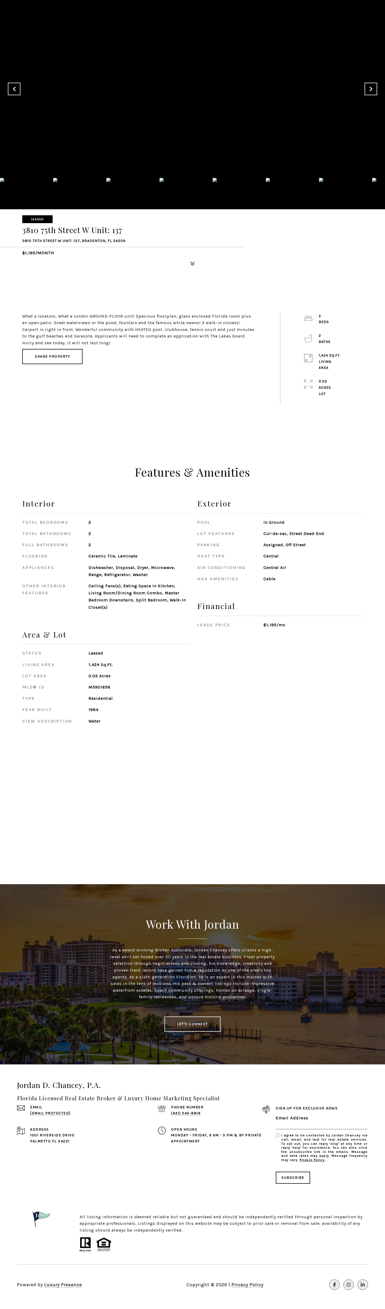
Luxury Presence (63, 1285)
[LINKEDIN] (363, 1284)
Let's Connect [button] (192, 1024)
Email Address (292, 1117)
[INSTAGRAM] (348, 1284)
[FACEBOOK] (334, 1284)
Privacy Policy (312, 1160)
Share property (52, 356)
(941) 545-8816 (186, 1113)
